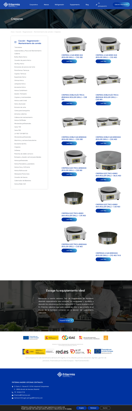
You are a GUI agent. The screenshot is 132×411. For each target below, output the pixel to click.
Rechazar (93, 408)
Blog (87, 5)
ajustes (69, 409)
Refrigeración (59, 5)
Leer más (69, 61)
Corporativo (34, 5)
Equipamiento (75, 5)
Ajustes (105, 408)
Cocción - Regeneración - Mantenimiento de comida (34, 32)
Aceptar (81, 408)
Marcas (46, 5)
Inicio (12, 32)
